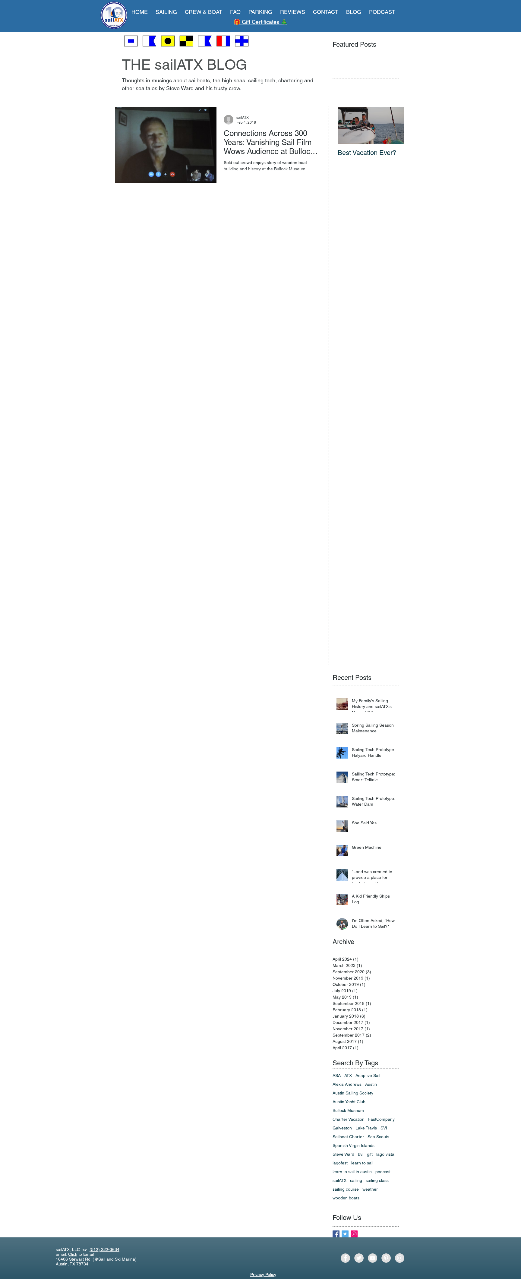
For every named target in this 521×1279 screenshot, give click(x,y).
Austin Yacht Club (349, 1101)
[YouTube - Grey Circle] (372, 1258)
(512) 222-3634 (104, 1249)
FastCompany (381, 1119)
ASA (337, 1075)
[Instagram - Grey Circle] (399, 1258)
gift (370, 1154)
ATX (348, 1075)
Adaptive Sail (367, 1075)
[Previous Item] (347, 125)
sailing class (377, 1180)
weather (370, 1189)
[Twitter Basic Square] (345, 1233)
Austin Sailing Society (353, 1093)
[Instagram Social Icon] (354, 1233)
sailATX (339, 1180)
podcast (382, 1171)
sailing (356, 1180)
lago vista (385, 1154)
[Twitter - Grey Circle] (359, 1258)
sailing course (346, 1189)
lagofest (340, 1163)
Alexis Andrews (347, 1084)
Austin (371, 1084)
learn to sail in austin (352, 1171)
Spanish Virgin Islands (353, 1145)
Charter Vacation (349, 1119)
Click (72, 1254)
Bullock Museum (348, 1110)
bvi (360, 1154)
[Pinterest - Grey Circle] (386, 1258)
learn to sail (362, 1163)
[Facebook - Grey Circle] (345, 1258)
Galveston (342, 1128)
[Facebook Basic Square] (336, 1233)
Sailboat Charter (348, 1136)
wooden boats (346, 1197)
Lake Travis (366, 1128)
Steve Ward (343, 1154)
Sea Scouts (378, 1136)
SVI (383, 1128)
